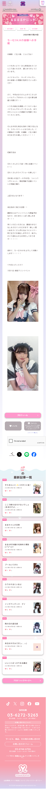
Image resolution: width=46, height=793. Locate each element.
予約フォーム (19, 756)
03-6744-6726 (23, 749)
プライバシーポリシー (34, 780)
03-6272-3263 (22, 715)
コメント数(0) (32, 433)
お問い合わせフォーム (23, 744)
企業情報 (7, 780)
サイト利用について (18, 780)
